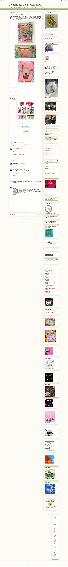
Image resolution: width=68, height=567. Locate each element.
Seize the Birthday (49, 270)
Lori (13, 148)
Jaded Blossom (48, 267)
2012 (55, 549)
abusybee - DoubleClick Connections (50, 61)
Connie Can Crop (48, 151)
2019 (55, 517)
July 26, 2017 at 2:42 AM (20, 142)
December (55, 522)
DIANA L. (14, 180)
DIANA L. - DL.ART (49, 273)
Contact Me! (16, 9)
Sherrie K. (14, 169)
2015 (55, 542)
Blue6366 (14, 142)
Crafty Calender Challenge (50, 288)
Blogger (39, 564)
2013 (55, 547)
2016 (55, 540)
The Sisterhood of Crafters (50, 282)
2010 (55, 554)
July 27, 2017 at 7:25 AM (20, 154)
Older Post (39, 214)
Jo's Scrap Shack (48, 175)
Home (11, 9)
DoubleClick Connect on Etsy (49, 34)
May (54, 528)
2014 (55, 545)
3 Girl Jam (46, 163)
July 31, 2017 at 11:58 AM (21, 163)
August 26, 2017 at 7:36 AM (20, 180)
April (54, 530)
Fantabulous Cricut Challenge (50, 173)
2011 (54, 552)
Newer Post (12, 214)
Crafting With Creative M (16, 158)
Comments (48, 194)
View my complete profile (49, 74)
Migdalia (14, 154)
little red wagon (48, 276)
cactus (14, 137)
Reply (14, 145)
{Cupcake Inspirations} (50, 285)
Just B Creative (47, 148)
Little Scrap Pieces (48, 176)
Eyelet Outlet (17, 137)
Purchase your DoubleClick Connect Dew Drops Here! (28, 9)
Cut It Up (47, 279)
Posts (47, 193)
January (55, 538)
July (54, 524)
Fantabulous (47, 150)
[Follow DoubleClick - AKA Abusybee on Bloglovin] (25, 127)
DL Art (46, 171)
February (55, 536)
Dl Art (46, 155)
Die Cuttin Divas (47, 166)
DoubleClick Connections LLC (25, 4)
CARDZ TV (48, 291)
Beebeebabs (15, 163)
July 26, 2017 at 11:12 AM (18, 148)
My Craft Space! (51, 9)
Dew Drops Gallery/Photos (43, 9)
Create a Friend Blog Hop (49, 153)
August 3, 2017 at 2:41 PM (20, 169)
